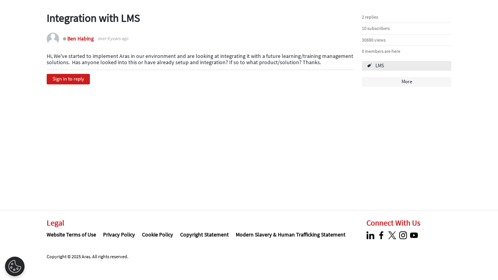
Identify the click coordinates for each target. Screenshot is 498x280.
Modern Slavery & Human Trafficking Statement (290, 234)
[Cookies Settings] (15, 266)
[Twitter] (393, 235)
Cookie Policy (157, 234)
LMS (379, 65)
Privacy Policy (119, 234)
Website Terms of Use (71, 234)
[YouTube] (415, 235)
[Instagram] (404, 235)
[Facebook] (382, 235)
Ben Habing (80, 38)
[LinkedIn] (371, 235)
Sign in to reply (68, 79)
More (407, 81)
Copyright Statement (204, 234)
